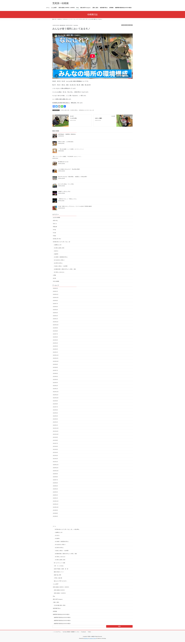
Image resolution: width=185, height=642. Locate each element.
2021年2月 (55, 458)
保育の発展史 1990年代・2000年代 (61, 587)
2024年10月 (55, 324)
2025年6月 (55, 306)
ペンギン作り (73, 118)
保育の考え (55, 220)
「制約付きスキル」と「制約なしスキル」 (67, 198)
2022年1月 (55, 425)
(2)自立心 (56, 250)
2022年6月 (55, 410)
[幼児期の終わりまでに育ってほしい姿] (60, 120)
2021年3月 (55, 455)
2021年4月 (55, 452)
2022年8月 (55, 403)
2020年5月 (55, 485)
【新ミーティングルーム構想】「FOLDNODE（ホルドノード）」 (67, 156)
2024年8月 (55, 331)
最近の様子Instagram (58, 599)
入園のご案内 (56, 602)
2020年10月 (55, 470)
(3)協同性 (56, 254)
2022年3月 (55, 419)
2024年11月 (55, 321)
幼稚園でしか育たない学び (64, 191)
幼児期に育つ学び (57, 238)
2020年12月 (55, 464)
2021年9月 (55, 437)
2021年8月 (55, 440)
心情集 (54, 275)
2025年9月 (55, 300)
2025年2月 (55, 315)
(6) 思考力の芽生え (74, 110)
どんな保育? (56, 584)
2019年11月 (55, 504)
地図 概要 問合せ (57, 608)
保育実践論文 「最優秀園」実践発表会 (67, 134)
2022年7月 (55, 406)
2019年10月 (55, 507)
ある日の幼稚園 (56, 217)
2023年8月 (55, 367)
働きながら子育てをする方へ (60, 581)
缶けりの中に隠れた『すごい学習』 (66, 184)
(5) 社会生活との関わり (59, 260)
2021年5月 (55, 449)
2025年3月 (55, 312)
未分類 (54, 278)
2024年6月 (55, 337)
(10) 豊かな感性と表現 (127, 25)
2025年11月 (55, 294)
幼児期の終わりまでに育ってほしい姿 (86, 110)
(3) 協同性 (57, 538)
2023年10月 (55, 361)
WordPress (86, 638)
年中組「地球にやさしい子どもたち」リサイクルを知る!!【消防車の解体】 (75, 206)
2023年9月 (55, 364)
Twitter (89, 631)
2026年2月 (55, 288)
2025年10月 (55, 297)
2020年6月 (55, 482)
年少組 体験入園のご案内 (59, 605)
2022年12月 (55, 391)
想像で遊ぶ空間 (57, 574)
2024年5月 (55, 340)
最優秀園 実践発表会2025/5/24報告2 (62, 617)
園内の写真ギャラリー (59, 571)
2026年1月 (55, 291)
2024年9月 (55, 327)
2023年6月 (55, 373)
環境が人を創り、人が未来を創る (65, 141)
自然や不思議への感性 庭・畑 (61, 568)
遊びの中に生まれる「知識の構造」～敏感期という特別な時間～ (73, 176)
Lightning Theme (92, 638)
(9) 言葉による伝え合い (59, 272)
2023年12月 (55, 355)
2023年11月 (55, 358)
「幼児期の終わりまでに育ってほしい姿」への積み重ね (66, 529)
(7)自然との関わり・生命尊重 (60, 266)
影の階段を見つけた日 (63, 161)
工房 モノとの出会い (59, 565)
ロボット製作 (98, 118)
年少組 (54, 232)
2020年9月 (55, 473)
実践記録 (55, 226)
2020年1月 (55, 498)
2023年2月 (55, 385)
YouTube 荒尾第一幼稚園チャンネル (71, 631)
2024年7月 (55, 334)
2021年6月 (55, 446)
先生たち (55, 223)
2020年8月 (55, 476)
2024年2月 (55, 349)
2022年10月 (55, 397)
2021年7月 (55, 443)
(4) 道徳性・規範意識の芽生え (61, 257)
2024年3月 (55, 346)
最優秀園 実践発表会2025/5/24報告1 (61, 614)
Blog (54, 596)
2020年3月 (55, 492)
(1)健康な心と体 (57, 244)
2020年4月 (55, 488)
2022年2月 (55, 422)
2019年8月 (55, 513)
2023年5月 (55, 376)
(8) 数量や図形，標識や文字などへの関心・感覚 (65, 269)
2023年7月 (55, 370)
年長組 (54, 235)
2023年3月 (55, 382)
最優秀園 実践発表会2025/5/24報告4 (62, 623)
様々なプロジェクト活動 (59, 562)
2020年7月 (55, 479)
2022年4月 (55, 416)
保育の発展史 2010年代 (59, 590)
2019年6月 (55, 516)
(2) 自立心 (57, 535)
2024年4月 (55, 343)
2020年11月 (55, 467)
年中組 (54, 229)
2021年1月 (55, 461)
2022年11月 (55, 394)
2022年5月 (55, 413)
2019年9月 (55, 510)
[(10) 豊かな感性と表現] (124, 120)
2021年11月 (55, 431)
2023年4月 (55, 379)
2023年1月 (55, 388)
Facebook (83, 631)
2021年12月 (55, 428)
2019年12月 (55, 501)
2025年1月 (55, 318)
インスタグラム (57, 631)
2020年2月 (55, 495)
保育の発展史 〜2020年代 (60, 593)
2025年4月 (55, 309)
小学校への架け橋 (58, 578)
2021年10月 (55, 434)
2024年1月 (55, 352)
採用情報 (55, 611)
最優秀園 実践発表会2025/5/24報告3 (62, 620)
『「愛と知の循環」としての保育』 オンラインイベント (71, 149)
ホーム (54, 526)
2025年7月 (55, 303)
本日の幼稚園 (56, 281)
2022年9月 (55, 400)
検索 (119, 626)
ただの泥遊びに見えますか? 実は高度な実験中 (69, 169)
